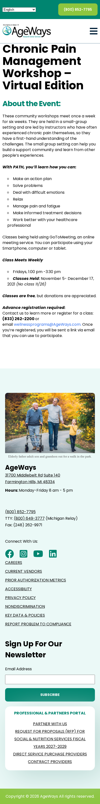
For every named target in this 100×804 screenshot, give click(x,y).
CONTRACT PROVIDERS (50, 761)
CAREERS (13, 562)
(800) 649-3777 (29, 518)
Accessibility (18, 589)
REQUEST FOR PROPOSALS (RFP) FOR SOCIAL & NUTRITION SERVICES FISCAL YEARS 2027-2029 (49, 739)
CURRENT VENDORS (23, 571)
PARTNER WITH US (50, 724)
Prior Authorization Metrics (35, 580)
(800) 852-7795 (78, 9)
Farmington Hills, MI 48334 (30, 482)
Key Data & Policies (25, 615)
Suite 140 (52, 475)
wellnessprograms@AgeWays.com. (48, 324)
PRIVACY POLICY (20, 597)
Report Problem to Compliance (38, 624)
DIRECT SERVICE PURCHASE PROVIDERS (50, 754)
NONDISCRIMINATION (25, 606)
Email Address (18, 669)
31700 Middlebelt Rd (24, 475)
